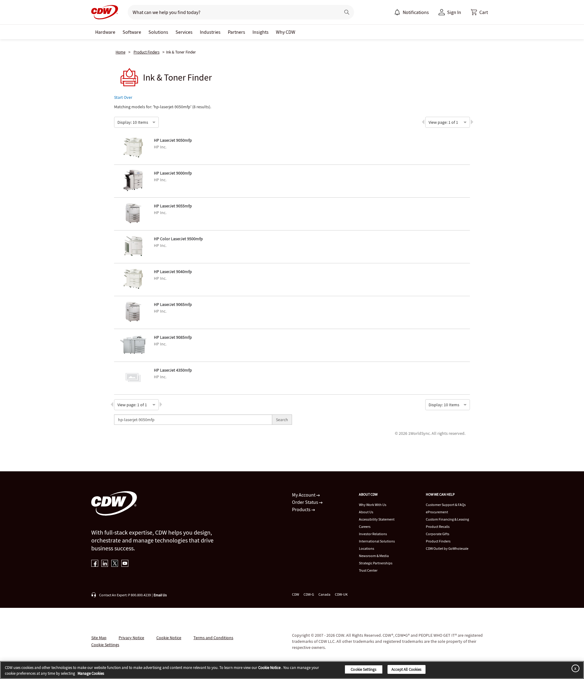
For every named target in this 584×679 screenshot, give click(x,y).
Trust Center (368, 570)
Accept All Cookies (406, 669)
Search (282, 419)
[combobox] (117, 122)
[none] (105, 32)
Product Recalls (438, 526)
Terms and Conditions (213, 637)
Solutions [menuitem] (158, 32)
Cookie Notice (168, 637)
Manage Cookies (91, 673)
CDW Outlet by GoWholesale (447, 548)
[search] (231, 12)
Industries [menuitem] (210, 32)
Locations (366, 548)
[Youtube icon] (124, 564)
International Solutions (377, 541)
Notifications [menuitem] (416, 12)
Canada (324, 594)
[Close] (574, 668)
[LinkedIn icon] (104, 564)
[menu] (412, 12)
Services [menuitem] (184, 32)
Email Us (160, 595)
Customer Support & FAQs (446, 504)
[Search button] (347, 12)
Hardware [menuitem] (105, 32)
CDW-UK (341, 594)
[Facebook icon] (94, 564)
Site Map (98, 637)
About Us (366, 512)
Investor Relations (373, 534)
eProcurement (437, 512)
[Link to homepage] (104, 12)
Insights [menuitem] (260, 32)
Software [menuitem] (132, 32)
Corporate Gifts (437, 534)
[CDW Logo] (104, 12)
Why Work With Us (372, 504)
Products (301, 509)
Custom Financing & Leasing (447, 519)
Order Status (305, 502)
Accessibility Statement (377, 519)
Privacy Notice (131, 637)
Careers (364, 526)
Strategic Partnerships (375, 563)
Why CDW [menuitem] (285, 32)
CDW (295, 594)
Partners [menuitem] (236, 32)
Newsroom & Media (374, 555)
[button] (479, 12)
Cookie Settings (363, 669)
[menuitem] (397, 12)
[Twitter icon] (114, 564)
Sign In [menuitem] (454, 12)
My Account (304, 495)
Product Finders (146, 52)
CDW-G (309, 594)
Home (120, 52)
